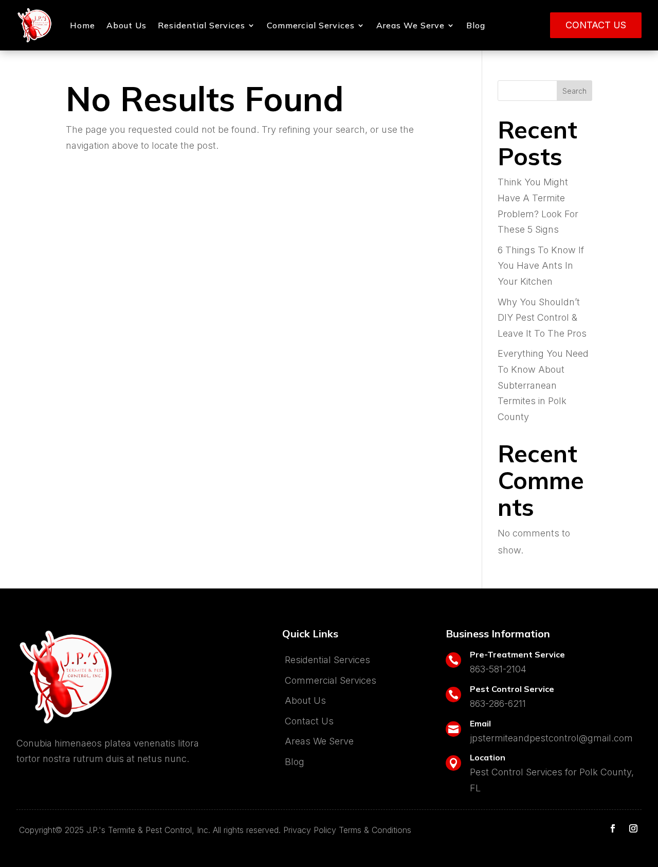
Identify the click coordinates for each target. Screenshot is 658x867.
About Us (126, 25)
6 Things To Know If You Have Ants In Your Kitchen (541, 266)
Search (574, 90)
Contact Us (595, 25)
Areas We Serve (410, 25)
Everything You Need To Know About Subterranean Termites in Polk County (543, 385)
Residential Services (201, 25)
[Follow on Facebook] (613, 828)
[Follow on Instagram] (633, 828)
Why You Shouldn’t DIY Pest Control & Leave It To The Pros (542, 318)
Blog (475, 25)
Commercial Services (311, 25)
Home (82, 25)
